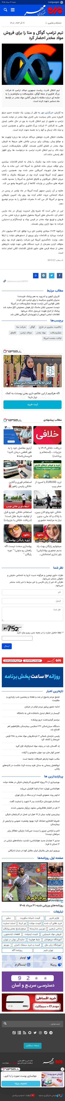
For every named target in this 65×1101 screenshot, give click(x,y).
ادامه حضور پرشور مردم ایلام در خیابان (42, 707)
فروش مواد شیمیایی (51, 934)
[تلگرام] (51, 1033)
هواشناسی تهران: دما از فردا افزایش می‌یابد (40, 789)
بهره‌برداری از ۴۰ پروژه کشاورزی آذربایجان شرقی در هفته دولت (31, 782)
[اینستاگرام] (40, 1033)
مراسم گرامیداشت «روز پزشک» (45, 720)
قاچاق (13, 333)
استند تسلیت (9, 923)
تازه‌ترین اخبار (54, 691)
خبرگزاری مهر (47, 113)
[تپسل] (5, 351)
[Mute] (12, 384)
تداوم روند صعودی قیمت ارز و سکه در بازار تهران (37, 795)
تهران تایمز (48, 950)
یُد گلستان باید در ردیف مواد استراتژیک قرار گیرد (38, 746)
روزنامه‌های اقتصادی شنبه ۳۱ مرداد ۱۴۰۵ (40, 905)
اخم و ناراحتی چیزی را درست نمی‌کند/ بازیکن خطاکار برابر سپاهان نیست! (33, 832)
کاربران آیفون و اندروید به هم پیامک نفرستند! (39, 296)
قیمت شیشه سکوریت (30, 918)
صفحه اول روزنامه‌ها (50, 858)
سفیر (8, 918)
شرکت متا (21, 327)
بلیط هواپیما (34, 939)
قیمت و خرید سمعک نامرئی (27, 945)
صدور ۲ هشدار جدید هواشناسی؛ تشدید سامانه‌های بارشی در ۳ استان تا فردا (32, 842)
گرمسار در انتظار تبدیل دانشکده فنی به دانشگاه (38, 713)
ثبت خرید (32, 404)
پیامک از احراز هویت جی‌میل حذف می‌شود (40, 311)
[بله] (45, 1033)
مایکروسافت (55, 333)
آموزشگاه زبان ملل (53, 945)
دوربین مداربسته (37, 929)
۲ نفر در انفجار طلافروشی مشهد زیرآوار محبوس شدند (35, 808)
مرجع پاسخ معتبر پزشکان (14, 929)
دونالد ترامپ (26, 333)
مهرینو (6, 945)
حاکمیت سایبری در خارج (50, 327)
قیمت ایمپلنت (31, 934)
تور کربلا (22, 923)
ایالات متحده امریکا (52, 338)
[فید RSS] (24, 1033)
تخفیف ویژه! (21, 1084)
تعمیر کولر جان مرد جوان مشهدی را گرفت (41, 752)
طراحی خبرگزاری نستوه (48, 1095)
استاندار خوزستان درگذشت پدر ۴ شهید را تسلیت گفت (35, 801)
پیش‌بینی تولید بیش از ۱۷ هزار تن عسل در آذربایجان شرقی (32, 814)
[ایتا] (14, 1033)
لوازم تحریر (54, 918)
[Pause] (7, 384)
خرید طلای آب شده (53, 923)
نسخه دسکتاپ (32, 1045)
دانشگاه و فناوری (54, 23)
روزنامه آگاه (17, 950)
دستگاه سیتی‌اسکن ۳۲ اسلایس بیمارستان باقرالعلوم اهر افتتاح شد (33, 728)
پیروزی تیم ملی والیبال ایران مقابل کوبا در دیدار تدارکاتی (34, 851)
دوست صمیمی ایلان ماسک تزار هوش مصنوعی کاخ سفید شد (31, 307)
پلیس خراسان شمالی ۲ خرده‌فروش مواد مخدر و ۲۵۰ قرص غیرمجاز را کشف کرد (33, 737)
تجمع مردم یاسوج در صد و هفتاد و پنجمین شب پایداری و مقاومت (33, 698)
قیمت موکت (35, 923)
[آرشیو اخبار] (19, 1033)
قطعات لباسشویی (12, 934)
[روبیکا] (30, 1033)
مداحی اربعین (55, 929)
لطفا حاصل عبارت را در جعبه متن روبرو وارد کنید (40, 633)
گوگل (32, 327)
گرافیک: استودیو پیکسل (21, 1095)
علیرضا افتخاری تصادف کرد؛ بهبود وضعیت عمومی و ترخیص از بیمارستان (31, 822)
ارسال (6, 646)
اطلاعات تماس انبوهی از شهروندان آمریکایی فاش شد (35, 314)
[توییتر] (35, 1033)
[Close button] (62, 1069)
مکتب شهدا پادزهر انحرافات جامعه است (41, 759)
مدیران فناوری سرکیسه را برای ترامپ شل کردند (38, 300)
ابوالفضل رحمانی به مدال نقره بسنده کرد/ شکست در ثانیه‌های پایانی (31, 767)
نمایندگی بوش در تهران (14, 939)
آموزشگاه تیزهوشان (53, 939)
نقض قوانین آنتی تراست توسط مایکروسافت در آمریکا (35, 303)
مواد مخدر (41, 333)
